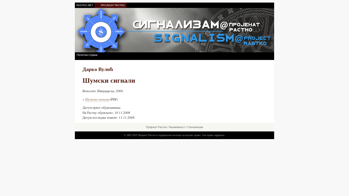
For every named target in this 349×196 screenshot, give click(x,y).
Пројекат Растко (156, 127)
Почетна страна (87, 54)
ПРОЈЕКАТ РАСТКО (113, 5)
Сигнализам (195, 127)
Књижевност (177, 127)
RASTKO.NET (84, 5)
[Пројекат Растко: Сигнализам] (174, 30)
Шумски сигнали (97, 99)
